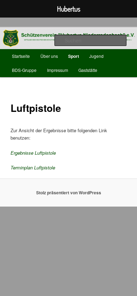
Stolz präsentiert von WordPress (68, 192)
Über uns (49, 56)
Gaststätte (87, 70)
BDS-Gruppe (24, 70)
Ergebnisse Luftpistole (33, 152)
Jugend (96, 56)
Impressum (57, 70)
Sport (73, 56)
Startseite (21, 56)
